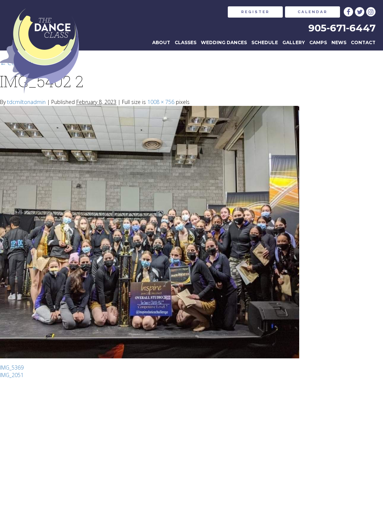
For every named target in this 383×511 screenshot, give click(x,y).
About (161, 42)
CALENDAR (313, 12)
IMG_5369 (12, 367)
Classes (185, 42)
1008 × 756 (160, 101)
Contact (363, 42)
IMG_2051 (12, 375)
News (338, 42)
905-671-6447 (342, 28)
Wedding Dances (224, 42)
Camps (318, 42)
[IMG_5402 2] (149, 232)
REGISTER (255, 12)
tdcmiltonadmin (26, 101)
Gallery (293, 42)
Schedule (264, 42)
